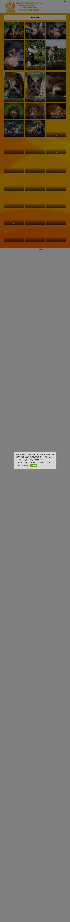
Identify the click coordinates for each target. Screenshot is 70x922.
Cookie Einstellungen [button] (22, 465)
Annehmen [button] (33, 465)
